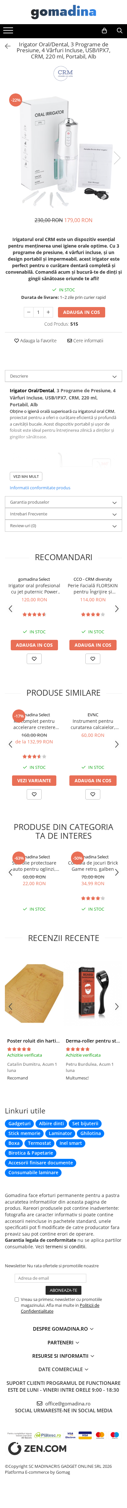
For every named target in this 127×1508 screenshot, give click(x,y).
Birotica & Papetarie (30, 1153)
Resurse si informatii (61, 1356)
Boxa (14, 1143)
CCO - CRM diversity (93, 579)
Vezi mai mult (26, 476)
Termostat (39, 1143)
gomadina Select (34, 579)
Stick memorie (24, 1133)
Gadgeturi (19, 1123)
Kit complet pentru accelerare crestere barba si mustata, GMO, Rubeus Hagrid (34, 724)
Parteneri (61, 1342)
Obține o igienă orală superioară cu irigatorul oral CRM (62, 411)
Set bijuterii (85, 1123)
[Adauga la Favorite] (34, 659)
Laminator (60, 1133)
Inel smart (71, 1143)
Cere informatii (87, 340)
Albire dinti (51, 1123)
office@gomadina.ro (67, 1403)
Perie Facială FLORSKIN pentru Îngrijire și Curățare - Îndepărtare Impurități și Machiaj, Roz (93, 588)
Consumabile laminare (33, 1172)
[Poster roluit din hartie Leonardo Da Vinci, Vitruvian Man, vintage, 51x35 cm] (34, 993)
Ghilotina (90, 1133)
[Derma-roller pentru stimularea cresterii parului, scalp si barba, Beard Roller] (93, 993)
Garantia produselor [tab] (29, 502)
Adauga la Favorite (38, 340)
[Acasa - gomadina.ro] (63, 12)
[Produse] (9, 32)
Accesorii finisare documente (40, 1162)
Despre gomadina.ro (61, 1328)
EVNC (93, 715)
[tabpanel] (63, 151)
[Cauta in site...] (119, 30)
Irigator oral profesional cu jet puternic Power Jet (34, 588)
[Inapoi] (5, 46)
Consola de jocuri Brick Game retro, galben (93, 866)
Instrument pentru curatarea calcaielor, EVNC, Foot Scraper (93, 724)
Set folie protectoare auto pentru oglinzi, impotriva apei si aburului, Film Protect (34, 866)
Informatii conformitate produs (40, 488)
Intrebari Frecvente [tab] (28, 514)
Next (117, 158)
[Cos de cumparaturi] (104, 30)
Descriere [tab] (19, 376)
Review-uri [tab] (23, 525)
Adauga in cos (81, 312)
